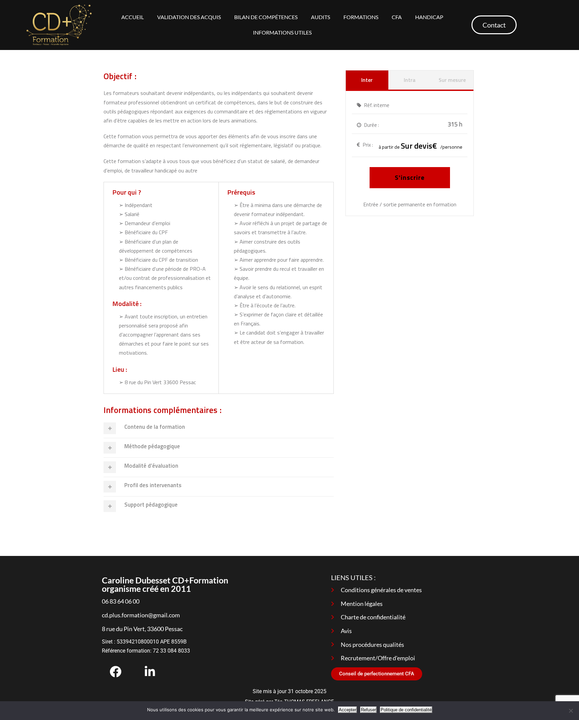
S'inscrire (410, 177)
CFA (397, 17)
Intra (409, 80)
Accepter (347, 709)
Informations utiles (282, 32)
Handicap (429, 17)
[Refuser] (570, 710)
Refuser (368, 709)
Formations (360, 17)
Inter (367, 80)
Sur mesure (452, 80)
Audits (320, 17)
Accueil (132, 17)
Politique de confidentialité (406, 709)
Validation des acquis (189, 17)
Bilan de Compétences (266, 17)
